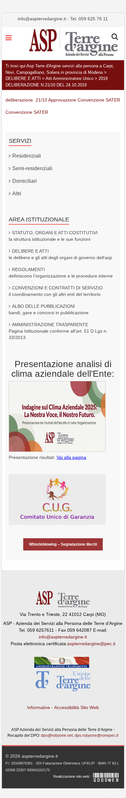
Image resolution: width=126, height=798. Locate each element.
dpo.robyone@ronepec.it (96, 735)
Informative (38, 707)
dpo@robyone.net (57, 735)
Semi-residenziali (32, 168)
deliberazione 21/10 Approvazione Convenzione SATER (62, 99)
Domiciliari (24, 181)
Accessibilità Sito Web (76, 707)
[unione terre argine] (63, 683)
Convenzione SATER (26, 112)
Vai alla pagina (71, 457)
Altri (16, 193)
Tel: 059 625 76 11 (89, 18)
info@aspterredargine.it (42, 18)
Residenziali (26, 156)
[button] (115, 36)
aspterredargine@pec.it (91, 643)
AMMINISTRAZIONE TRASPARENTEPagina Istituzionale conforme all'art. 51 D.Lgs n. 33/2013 (58, 331)
